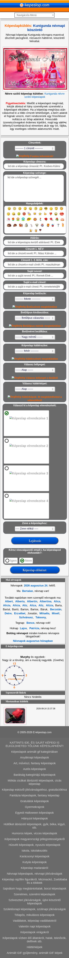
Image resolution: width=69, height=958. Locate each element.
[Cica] (31, 226)
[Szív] (50, 215)
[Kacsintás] (25, 210)
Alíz (40, 605)
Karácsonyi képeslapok (34, 856)
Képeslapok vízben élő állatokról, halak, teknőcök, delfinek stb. (34, 939)
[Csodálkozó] (35, 210)
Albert (9, 601)
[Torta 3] (15, 226)
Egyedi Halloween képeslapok (34, 812)
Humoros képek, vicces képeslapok (34, 833)
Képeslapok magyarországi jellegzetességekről (34, 839)
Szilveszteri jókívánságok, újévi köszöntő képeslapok (35, 901)
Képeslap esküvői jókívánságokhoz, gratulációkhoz (34, 789)
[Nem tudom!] (8, 215)
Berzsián (55, 609)
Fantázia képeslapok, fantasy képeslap (34, 795)
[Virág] (13, 220)
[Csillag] (40, 215)
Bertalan (27, 591)
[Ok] (45, 215)
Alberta (20, 601)
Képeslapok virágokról (34, 932)
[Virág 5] (35, 220)
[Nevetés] (14, 210)
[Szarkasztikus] (56, 210)
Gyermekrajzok (34, 807)
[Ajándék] (42, 226)
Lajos (23, 628)
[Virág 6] (40, 220)
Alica (56, 601)
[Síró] (41, 210)
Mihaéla (44, 613)
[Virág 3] (23, 220)
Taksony (40, 617)
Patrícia (34, 628)
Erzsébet (19, 613)
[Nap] (34, 215)
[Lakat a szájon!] (13, 215)
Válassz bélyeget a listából (41, 378)
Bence (30, 622)
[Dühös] (24, 215)
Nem (28, 560)
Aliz (24, 605)
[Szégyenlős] (61, 210)
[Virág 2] (18, 220)
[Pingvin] (26, 226)
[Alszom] (51, 210)
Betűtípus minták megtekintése (41, 326)
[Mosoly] (9, 210)
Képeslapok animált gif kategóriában (34, 751)
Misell (55, 613)
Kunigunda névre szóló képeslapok (44, 95)
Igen (13, 560)
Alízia (49, 605)
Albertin (31, 601)
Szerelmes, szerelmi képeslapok (34, 894)
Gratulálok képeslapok (34, 801)
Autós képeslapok (34, 769)
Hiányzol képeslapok (34, 818)
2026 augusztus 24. (36, 585)
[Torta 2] (9, 226)
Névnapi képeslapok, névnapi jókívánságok (34, 873)
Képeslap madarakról (34, 868)
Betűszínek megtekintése (41, 306)
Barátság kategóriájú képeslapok (35, 774)
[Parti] (29, 215)
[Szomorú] (19, 210)
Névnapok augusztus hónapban (33, 640)
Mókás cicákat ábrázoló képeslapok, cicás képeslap (34, 782)
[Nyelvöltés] (30, 210)
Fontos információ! (41, 156)
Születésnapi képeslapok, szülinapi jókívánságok (34, 909)
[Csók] (62, 215)
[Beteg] (19, 215)
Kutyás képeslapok (34, 862)
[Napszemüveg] (46, 210)
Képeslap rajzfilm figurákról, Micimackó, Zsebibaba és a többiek (34, 881)
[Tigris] (21, 226)
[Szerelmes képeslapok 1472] (15, 722)
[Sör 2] (36, 232)
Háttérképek (34, 947)
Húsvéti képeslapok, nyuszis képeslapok (34, 844)
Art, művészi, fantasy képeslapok (34, 763)
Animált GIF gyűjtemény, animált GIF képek (34, 952)
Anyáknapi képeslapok (34, 757)
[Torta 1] (62, 220)
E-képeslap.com (42, 732)
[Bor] (40, 232)
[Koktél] (58, 226)
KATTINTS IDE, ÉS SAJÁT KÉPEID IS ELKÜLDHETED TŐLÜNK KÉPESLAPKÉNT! (35, 744)
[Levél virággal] (8, 220)
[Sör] (31, 232)
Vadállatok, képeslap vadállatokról (34, 920)
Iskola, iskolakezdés (34, 850)
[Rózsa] (46, 220)
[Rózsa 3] (57, 220)
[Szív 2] (56, 215)
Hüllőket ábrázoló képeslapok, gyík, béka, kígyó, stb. (34, 826)
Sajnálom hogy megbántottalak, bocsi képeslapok (34, 888)
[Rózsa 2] (51, 220)
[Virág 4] (29, 220)
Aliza (32, 605)
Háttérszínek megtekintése (41, 358)
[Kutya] (36, 226)
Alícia (16, 605)
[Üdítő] (53, 226)
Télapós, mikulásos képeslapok (34, 915)
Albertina (45, 601)
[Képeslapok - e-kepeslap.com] (34, 10)
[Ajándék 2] (47, 226)
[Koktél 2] (63, 226)
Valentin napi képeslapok (35, 926)
